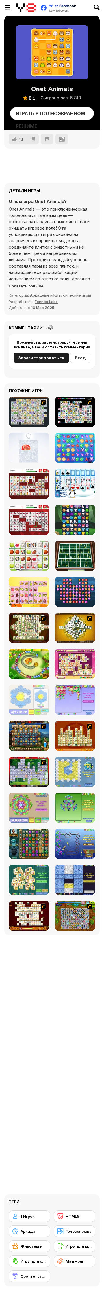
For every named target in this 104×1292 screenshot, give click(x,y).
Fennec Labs (46, 301)
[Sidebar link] (7, 8)
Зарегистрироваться (41, 357)
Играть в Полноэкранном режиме (50, 115)
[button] (26, 286)
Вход (80, 357)
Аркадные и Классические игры (60, 295)
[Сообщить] (47, 139)
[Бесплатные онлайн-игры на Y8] (26, 7)
